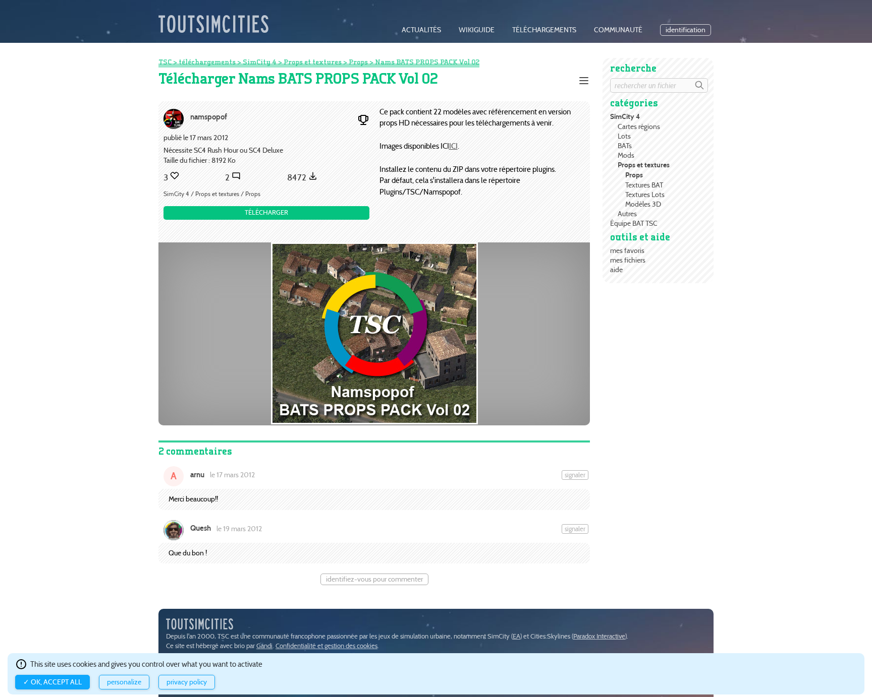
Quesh (200, 528)
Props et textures (644, 165)
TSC (165, 62)
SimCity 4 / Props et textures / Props (212, 194)
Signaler (575, 475)
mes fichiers (627, 260)
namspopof (208, 116)
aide (616, 269)
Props (634, 175)
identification (685, 30)
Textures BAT (644, 184)
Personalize (124, 682)
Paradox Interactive (599, 636)
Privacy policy (187, 682)
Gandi (264, 646)
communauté (618, 30)
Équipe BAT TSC (634, 223)
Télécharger (266, 212)
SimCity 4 (625, 116)
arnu (197, 474)
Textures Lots (645, 194)
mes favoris (627, 250)
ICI (453, 146)
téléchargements (544, 30)
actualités (421, 30)
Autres (627, 213)
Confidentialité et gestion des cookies (326, 646)
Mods (626, 155)
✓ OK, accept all (52, 682)
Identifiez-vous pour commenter (374, 579)
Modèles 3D (643, 204)
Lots (624, 136)
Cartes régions (639, 126)
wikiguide (477, 30)
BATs (625, 145)
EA (516, 636)
